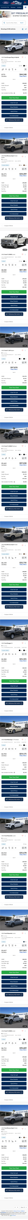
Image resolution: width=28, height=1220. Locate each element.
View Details (14, 107)
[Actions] (25, 57)
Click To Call (14, 103)
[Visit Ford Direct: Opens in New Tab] (13, 1215)
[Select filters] (23, 29)
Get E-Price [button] (14, 111)
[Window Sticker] (25, 69)
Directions (13, 7)
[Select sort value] (25, 29)
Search (21, 22)
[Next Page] (17, 1207)
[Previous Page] (15, 1207)
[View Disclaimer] (15, 69)
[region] (14, 88)
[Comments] (23, 169)
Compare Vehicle (8, 127)
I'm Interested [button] (14, 116)
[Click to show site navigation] (25, 7)
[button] (5, 7)
